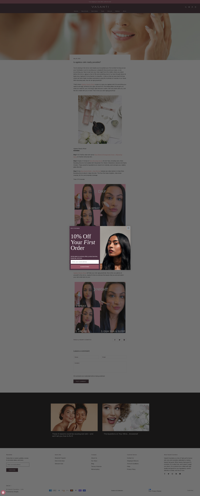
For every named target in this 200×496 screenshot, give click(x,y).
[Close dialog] (128, 228)
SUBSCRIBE (84, 266)
